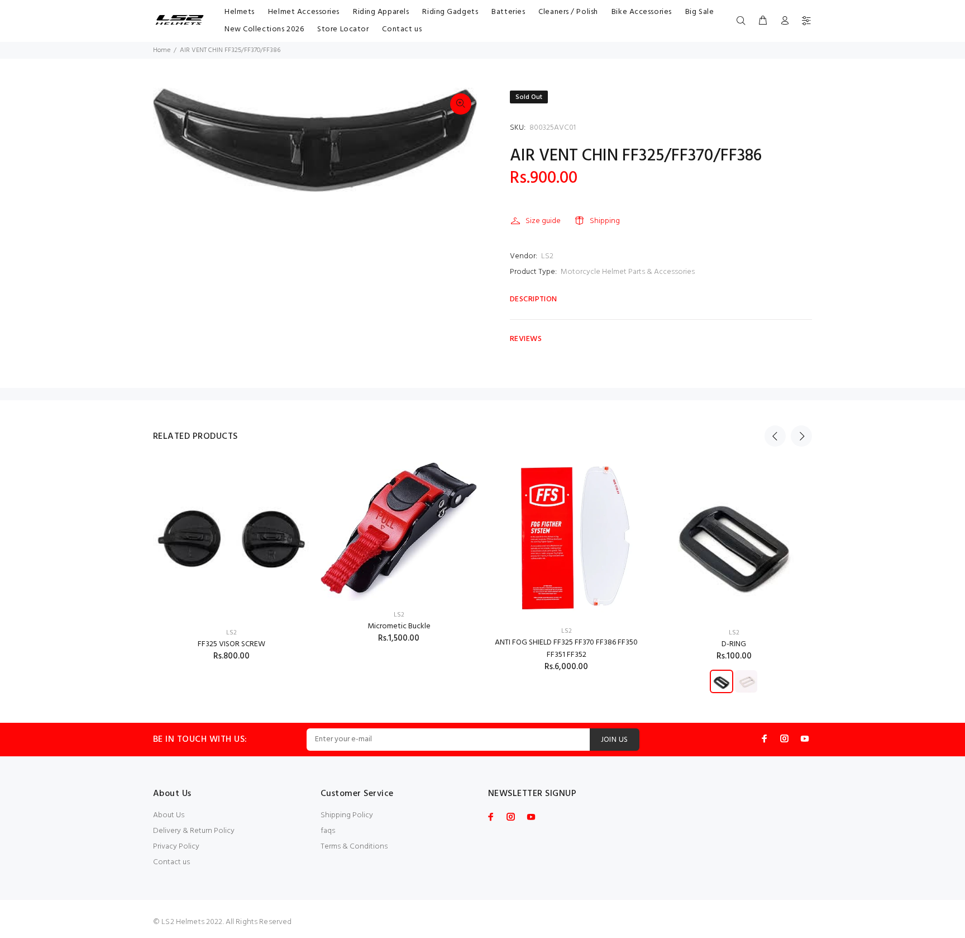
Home (161, 50)
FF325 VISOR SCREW (231, 644)
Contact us (171, 862)
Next (801, 436)
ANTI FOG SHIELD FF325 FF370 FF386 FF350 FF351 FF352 (566, 648)
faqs (328, 831)
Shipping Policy (347, 815)
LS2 (547, 256)
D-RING (734, 644)
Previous (775, 436)
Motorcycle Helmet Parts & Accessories (628, 272)
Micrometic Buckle (399, 626)
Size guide (543, 221)
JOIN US (614, 739)
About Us (168, 815)
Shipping (605, 221)
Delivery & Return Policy (194, 831)
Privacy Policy (176, 846)
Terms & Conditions (354, 846)
